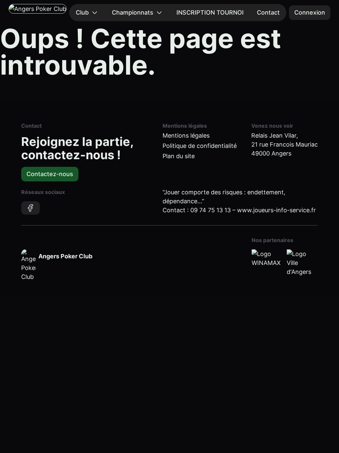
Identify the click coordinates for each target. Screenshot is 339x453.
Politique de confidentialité (200, 145)
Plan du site (179, 156)
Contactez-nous (49, 173)
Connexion (309, 12)
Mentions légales (186, 135)
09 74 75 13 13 (210, 210)
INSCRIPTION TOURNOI (210, 12)
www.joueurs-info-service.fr (276, 210)
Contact (268, 12)
